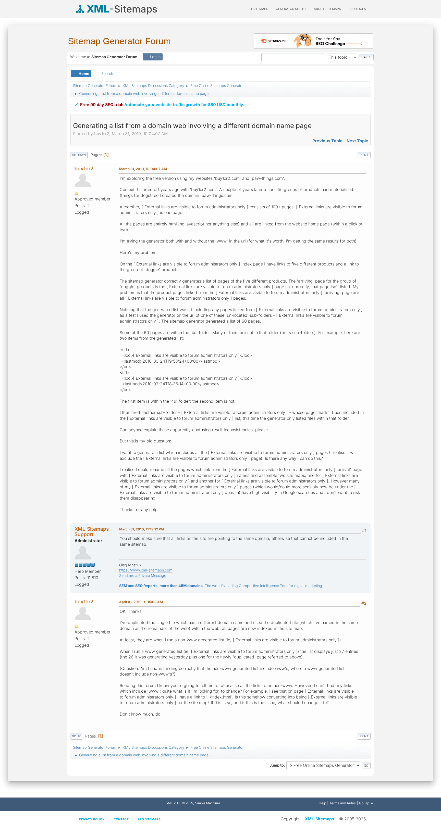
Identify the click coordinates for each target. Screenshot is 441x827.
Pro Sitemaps (149, 819)
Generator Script (291, 9)
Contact (121, 819)
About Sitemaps (327, 9)
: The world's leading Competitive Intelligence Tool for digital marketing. (221, 585)
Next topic (357, 140)
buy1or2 (84, 169)
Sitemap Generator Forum (119, 41)
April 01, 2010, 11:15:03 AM (141, 602)
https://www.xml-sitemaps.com (146, 570)
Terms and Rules (342, 803)
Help (322, 803)
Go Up (76, 736)
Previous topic (327, 140)
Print (364, 155)
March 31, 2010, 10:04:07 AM (143, 169)
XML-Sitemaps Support (92, 531)
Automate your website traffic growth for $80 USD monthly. (158, 105)
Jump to (277, 765)
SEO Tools (357, 9)
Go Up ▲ (366, 803)
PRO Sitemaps (257, 9)
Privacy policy (92, 819)
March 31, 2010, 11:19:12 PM (141, 529)
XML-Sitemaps (319, 818)
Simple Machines (207, 803)
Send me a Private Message (142, 575)
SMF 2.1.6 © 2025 (179, 803)
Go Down (79, 155)
